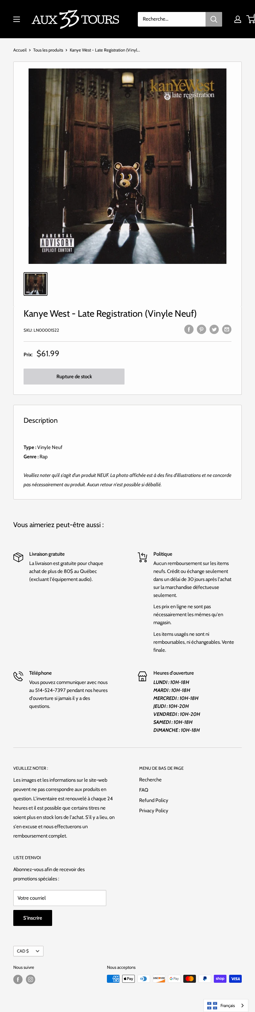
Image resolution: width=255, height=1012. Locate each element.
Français (227, 1005)
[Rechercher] (214, 19)
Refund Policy (153, 800)
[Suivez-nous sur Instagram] (30, 979)
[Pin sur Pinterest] (201, 329)
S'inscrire (32, 918)
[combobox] (226, 1005)
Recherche (150, 780)
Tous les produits (48, 50)
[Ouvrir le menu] (16, 19)
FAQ (143, 790)
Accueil (20, 50)
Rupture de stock (74, 377)
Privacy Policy (153, 811)
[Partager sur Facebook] (189, 329)
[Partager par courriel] (226, 329)
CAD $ (23, 951)
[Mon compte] (237, 19)
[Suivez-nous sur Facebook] (18, 979)
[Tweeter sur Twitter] (214, 329)
